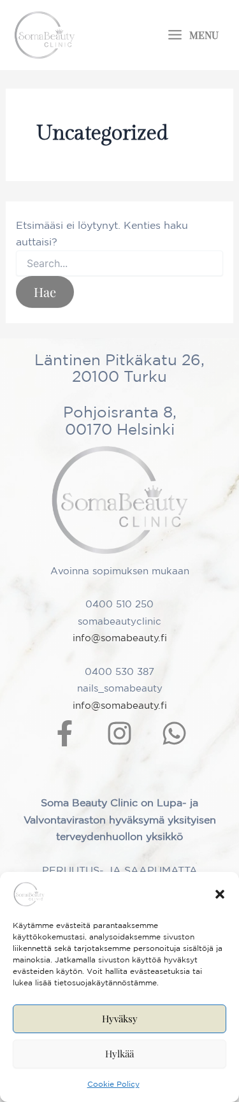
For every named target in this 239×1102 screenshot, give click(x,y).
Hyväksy (120, 1018)
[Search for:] (120, 264)
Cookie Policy (113, 1084)
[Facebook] (65, 733)
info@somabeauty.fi (120, 637)
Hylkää (119, 1053)
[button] (220, 894)
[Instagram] (119, 733)
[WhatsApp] (174, 733)
